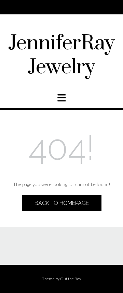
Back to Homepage (62, 203)
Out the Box (70, 278)
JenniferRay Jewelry (61, 56)
